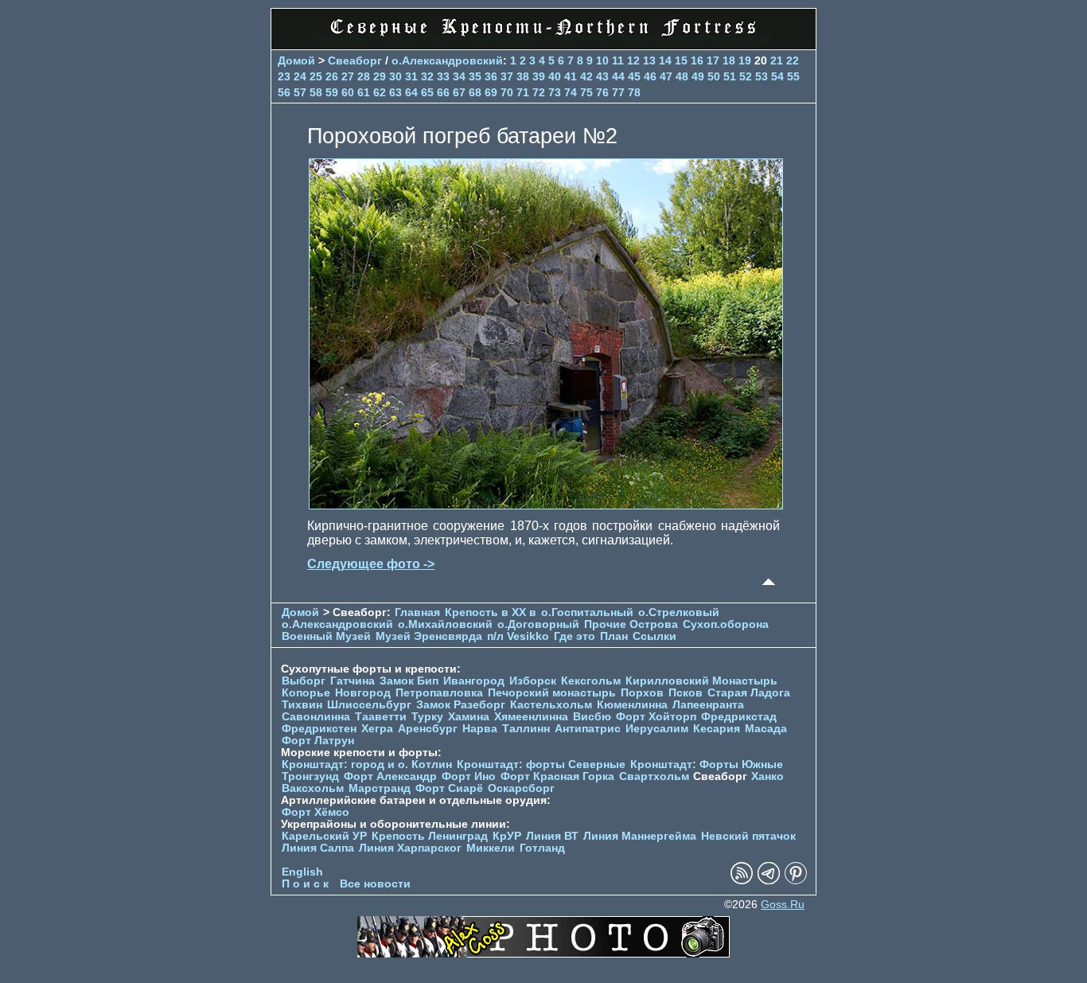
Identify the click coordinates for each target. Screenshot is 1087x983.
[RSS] (742, 881)
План (614, 636)
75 (586, 92)
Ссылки (654, 636)
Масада (766, 729)
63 (395, 92)
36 (491, 76)
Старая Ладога (748, 693)
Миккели (490, 848)
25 (316, 76)
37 (507, 76)
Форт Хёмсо (315, 812)
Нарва (479, 729)
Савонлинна (316, 717)
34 (459, 76)
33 (443, 76)
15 (681, 60)
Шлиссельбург (369, 705)
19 (744, 60)
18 (729, 60)
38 (522, 76)
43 (602, 76)
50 (713, 76)
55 (793, 76)
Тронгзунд (310, 776)
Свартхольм (654, 776)
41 (570, 76)
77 (618, 92)
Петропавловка (439, 693)
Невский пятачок (748, 836)
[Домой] (543, 39)
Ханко (767, 776)
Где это (574, 636)
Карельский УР (324, 836)
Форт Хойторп (656, 717)
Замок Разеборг (460, 705)
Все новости (375, 884)
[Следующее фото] (546, 505)
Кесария (716, 729)
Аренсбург (428, 729)
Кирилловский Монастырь (701, 681)
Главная (417, 612)
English (302, 872)
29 (379, 76)
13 (649, 60)
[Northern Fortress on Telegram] (769, 881)
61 (363, 92)
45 (634, 76)
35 (475, 76)
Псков (685, 693)
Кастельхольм (551, 705)
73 (554, 92)
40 (554, 76)
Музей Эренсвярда (430, 636)
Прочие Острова (631, 624)
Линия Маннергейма (639, 836)
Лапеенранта (708, 705)
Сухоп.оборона (726, 624)
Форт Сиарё (449, 788)
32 (427, 76)
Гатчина (352, 681)
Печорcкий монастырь (552, 693)
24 (300, 76)
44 (618, 76)
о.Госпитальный (587, 612)
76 (602, 92)
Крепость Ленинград (430, 836)
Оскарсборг (521, 788)
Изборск (532, 681)
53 (761, 76)
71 (522, 92)
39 (538, 76)
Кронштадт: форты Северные (541, 764)
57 (300, 92)
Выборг (303, 681)
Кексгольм (591, 681)
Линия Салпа (318, 848)
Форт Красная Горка (557, 776)
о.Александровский (447, 60)
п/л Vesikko (518, 636)
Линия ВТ (552, 836)
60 (347, 92)
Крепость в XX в (490, 612)
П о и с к (305, 884)
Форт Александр (390, 776)
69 (491, 92)
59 (331, 92)
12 (633, 60)
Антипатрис (588, 729)
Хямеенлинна (531, 717)
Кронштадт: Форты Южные (706, 764)
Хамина (468, 717)
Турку (427, 717)
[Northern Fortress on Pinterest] (796, 881)
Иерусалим (656, 729)
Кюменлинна (632, 705)
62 (379, 92)
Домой (296, 60)
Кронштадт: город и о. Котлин (367, 764)
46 (650, 76)
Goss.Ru (783, 905)
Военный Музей (326, 636)
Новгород (363, 693)
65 (427, 92)
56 (284, 92)
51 (729, 76)
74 (570, 92)
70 (507, 92)
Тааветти (381, 717)
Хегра (377, 729)
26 (331, 76)
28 (363, 76)
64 (411, 92)
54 (777, 76)
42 (586, 76)
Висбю (592, 717)
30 (395, 76)
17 (713, 60)
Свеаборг (355, 60)
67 (459, 92)
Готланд (542, 848)
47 (666, 76)
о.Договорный (538, 624)
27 (347, 76)
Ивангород (474, 681)
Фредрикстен (319, 729)
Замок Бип (409, 681)
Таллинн (526, 729)
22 (792, 60)
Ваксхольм (313, 788)
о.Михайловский (445, 624)
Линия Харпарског (410, 848)
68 (475, 92)
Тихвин (302, 705)
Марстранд (380, 788)
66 (443, 92)
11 (618, 60)
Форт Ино (469, 776)
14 (665, 60)
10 (602, 60)
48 (682, 76)
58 (316, 92)
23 (284, 76)
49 (698, 76)
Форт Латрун (318, 741)
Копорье (306, 693)
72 (538, 92)
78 (634, 92)
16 (697, 60)
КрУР (507, 836)
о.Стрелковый (678, 612)
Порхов (642, 693)
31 (411, 76)
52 (745, 76)
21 (776, 60)
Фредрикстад (739, 717)
